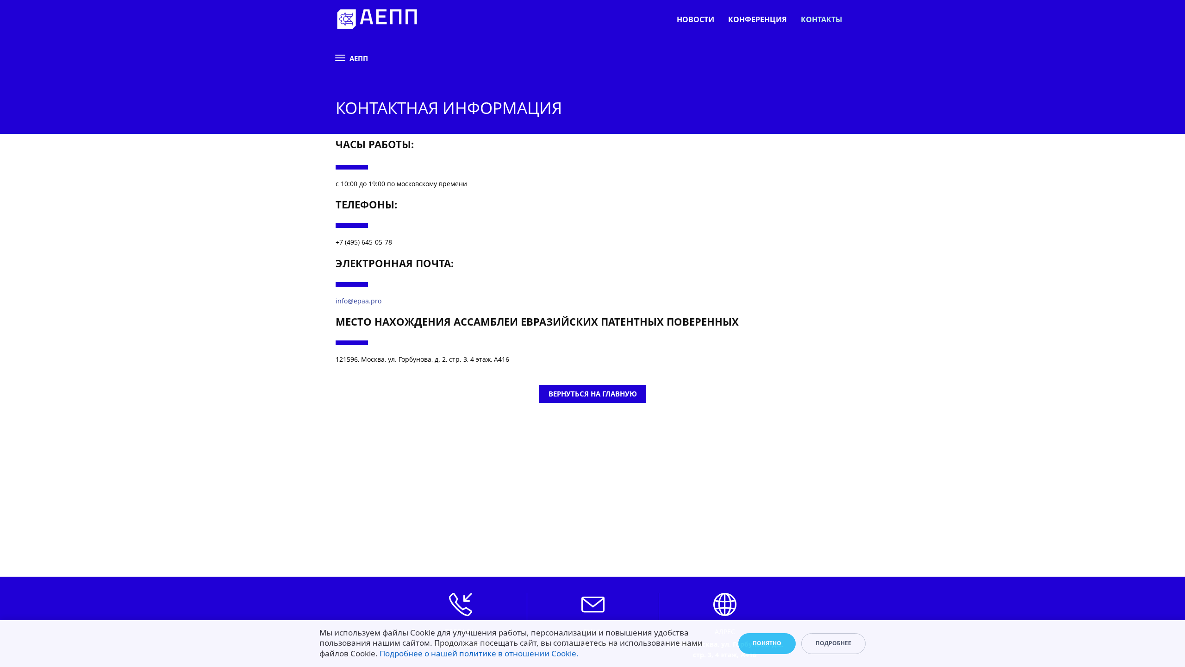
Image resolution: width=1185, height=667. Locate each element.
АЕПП (358, 58)
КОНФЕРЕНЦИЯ (757, 19)
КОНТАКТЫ (821, 19)
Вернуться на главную (593, 393)
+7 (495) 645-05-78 (364, 242)
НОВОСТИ (695, 19)
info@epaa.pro (358, 300)
